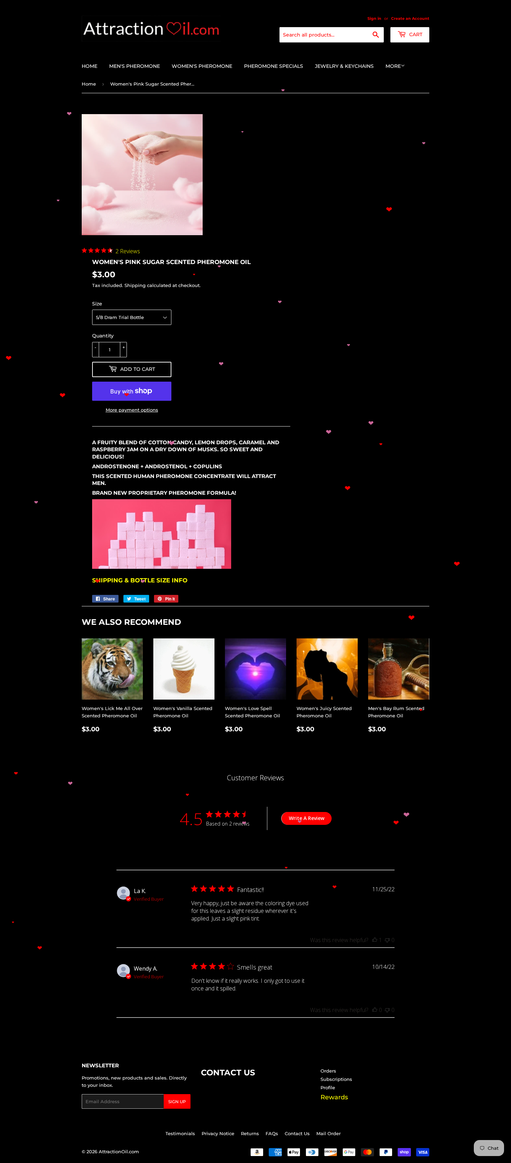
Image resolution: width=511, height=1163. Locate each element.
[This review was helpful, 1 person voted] (374, 940)
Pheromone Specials (273, 66)
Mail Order (328, 1133)
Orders (328, 1071)
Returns (250, 1133)
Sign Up (177, 1101)
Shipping (135, 285)
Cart (415, 34)
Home (89, 66)
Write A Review (306, 818)
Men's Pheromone (134, 66)
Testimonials (180, 1133)
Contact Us (297, 1133)
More (393, 66)
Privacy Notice (218, 1133)
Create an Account (410, 18)
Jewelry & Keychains (344, 66)
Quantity (103, 336)
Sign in (374, 18)
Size (97, 304)
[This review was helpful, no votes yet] (374, 1010)
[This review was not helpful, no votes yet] (387, 940)
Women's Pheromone (202, 66)
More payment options (132, 410)
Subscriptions (336, 1079)
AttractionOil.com (119, 1151)
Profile (328, 1087)
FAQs (272, 1133)
